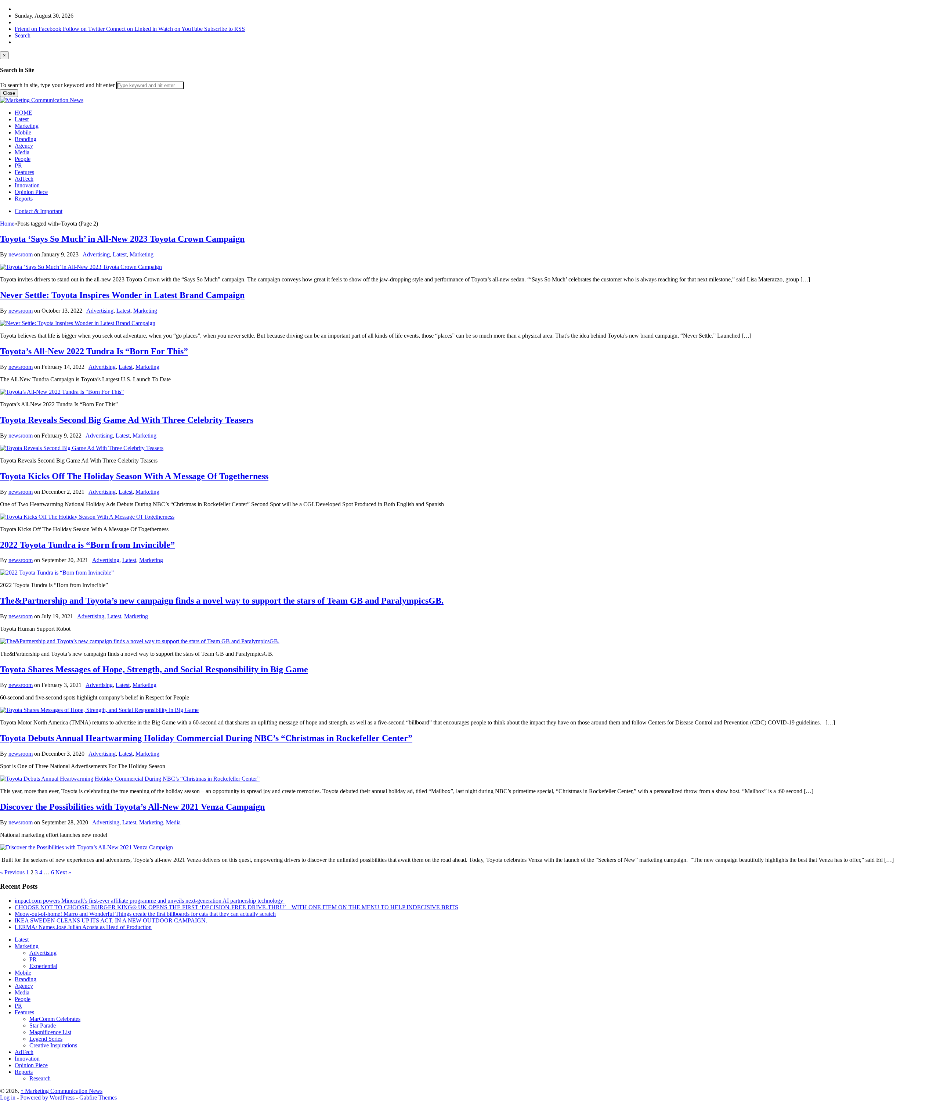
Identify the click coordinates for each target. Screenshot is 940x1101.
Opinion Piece (31, 192)
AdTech (24, 179)
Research (40, 1078)
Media (22, 152)
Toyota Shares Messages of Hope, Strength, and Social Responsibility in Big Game (154, 669)
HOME (23, 112)
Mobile (23, 132)
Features (24, 172)
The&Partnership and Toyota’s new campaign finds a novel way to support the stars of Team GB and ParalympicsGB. (222, 600)
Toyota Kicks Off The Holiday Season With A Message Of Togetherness (134, 476)
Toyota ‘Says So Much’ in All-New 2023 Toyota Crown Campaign (122, 239)
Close (9, 93)
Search (22, 35)
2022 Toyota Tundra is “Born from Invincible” (87, 545)
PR (18, 165)
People (22, 159)
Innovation (27, 185)
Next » (63, 872)
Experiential (43, 966)
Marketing (27, 126)
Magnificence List (50, 1032)
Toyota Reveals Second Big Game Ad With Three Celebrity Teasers (126, 420)
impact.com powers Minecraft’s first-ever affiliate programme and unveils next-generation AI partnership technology (150, 900)
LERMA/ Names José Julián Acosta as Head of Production (83, 927)
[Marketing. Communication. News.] (41, 100)
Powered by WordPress (47, 1097)
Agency (24, 146)
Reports (24, 198)
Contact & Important (38, 211)
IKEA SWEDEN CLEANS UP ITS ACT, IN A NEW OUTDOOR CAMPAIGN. (111, 920)
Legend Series (45, 1039)
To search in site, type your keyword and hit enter (57, 85)
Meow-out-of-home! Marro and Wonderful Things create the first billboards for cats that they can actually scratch (145, 914)
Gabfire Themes (98, 1097)
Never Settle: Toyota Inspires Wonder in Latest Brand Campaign (122, 295)
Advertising (96, 254)
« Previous (12, 872)
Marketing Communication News (61, 1091)
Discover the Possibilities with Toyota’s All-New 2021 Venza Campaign (132, 807)
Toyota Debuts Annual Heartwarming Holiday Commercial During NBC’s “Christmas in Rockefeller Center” (206, 738)
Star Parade (42, 1025)
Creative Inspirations (53, 1045)
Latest (22, 119)
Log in (7, 1097)
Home (7, 223)
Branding (25, 139)
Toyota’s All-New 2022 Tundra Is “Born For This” (94, 351)
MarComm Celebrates (54, 1019)
